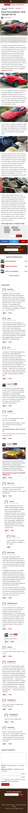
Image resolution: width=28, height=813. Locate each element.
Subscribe (4, 781)
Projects (16, 229)
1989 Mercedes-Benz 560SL (13, 266)
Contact (7, 804)
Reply (10, 313)
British (7, 232)
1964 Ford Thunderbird (11, 271)
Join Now (7, 4)
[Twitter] (11, 800)
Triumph (14, 227)
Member (15, 443)
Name (23, 773)
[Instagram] (17, 800)
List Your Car (20, 4)
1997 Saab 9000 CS (10, 261)
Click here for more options (14, 252)
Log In (13, 4)
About (3, 804)
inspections (14, 41)
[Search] (26, 1)
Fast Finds (18, 804)
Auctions (12, 804)
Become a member (6, 769)
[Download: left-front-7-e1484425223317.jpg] (14, 459)
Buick (6, 227)
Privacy (24, 804)
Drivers (7, 229)
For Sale (18, 8)
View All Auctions (14, 275)
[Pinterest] (14, 800)
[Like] (4, 313)
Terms (14, 806)
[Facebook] (7, 800)
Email (23, 777)
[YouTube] (20, 800)
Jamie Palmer (7, 17)
